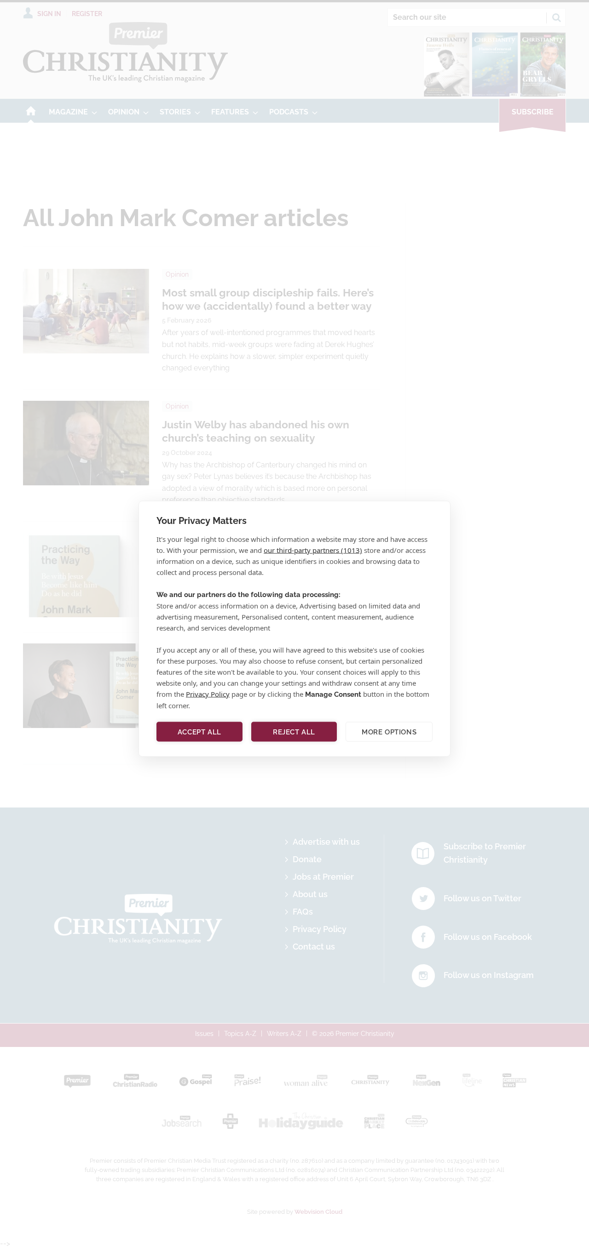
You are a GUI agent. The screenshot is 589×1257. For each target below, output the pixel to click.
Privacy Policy (208, 693)
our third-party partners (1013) (313, 549)
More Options (389, 732)
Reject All (294, 732)
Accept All (199, 732)
